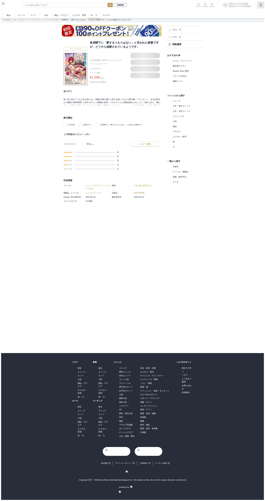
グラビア (177, 131)
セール (176, 182)
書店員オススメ (179, 66)
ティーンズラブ (34, 20)
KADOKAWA (139, 193)
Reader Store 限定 (181, 71)
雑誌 (175, 126)
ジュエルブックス (100, 64)
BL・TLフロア (19, 20)
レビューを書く (95, 72)
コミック (177, 101)
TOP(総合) (7, 20)
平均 (88, 144)
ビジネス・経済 (179, 137)
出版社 (176, 166)
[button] (162, 463)
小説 (175, 121)
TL (174, 147)
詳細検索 (120, 5)
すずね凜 (71, 125)
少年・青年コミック (181, 106)
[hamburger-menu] (261, 5)
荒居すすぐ (87, 125)
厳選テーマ (177, 81)
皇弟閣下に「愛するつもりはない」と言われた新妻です (121, 125)
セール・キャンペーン (182, 61)
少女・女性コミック (181, 111)
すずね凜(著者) (95, 60)
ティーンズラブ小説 (50, 20)
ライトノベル (178, 116)
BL (174, 142)
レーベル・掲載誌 (180, 172)
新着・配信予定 (179, 177)
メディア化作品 (179, 76)
